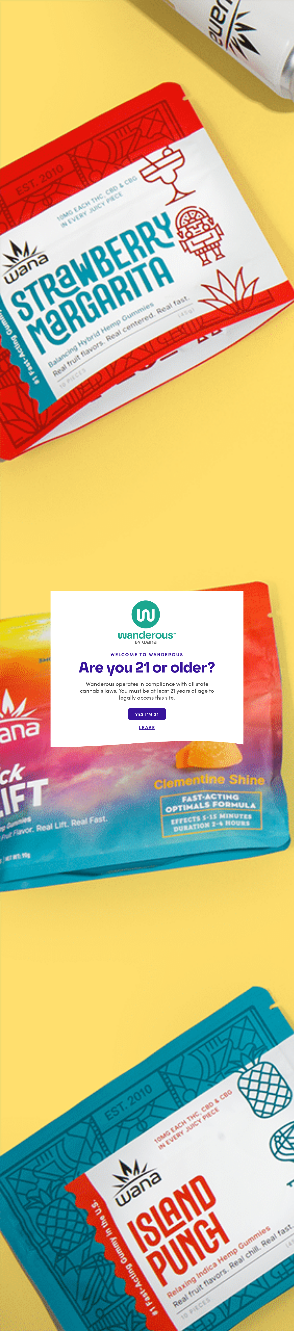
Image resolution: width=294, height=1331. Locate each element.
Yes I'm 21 (147, 714)
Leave (147, 727)
